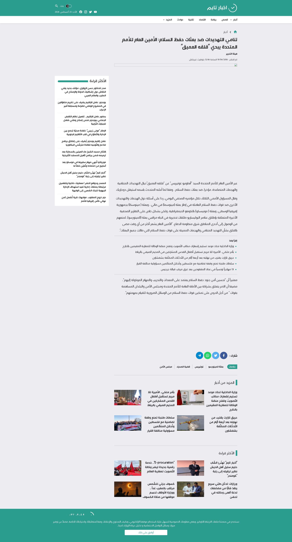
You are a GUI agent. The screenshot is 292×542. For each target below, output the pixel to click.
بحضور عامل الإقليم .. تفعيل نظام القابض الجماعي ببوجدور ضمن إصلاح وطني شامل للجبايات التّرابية (84, 120)
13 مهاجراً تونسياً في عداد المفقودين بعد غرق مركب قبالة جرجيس (197, 269)
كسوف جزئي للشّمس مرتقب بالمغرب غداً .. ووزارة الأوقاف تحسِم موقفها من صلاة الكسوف (158, 490)
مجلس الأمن (166, 366)
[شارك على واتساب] (207, 355)
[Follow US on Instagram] (85, 11)
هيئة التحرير (231, 53)
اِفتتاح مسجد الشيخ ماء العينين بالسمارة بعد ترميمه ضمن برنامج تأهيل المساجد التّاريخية (84, 153)
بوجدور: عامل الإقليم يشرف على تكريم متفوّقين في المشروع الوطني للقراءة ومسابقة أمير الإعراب (82, 106)
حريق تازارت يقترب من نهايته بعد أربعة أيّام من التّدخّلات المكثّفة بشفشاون (193, 257)
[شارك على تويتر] (215, 355)
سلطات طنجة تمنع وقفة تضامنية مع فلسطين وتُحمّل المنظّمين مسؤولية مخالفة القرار (185, 263)
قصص (225, 19)
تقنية (191, 19)
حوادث (180, 19)
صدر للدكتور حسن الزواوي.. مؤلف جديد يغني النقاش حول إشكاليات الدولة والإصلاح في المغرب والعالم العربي (83, 92)
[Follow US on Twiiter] (90, 11)
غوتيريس (199, 366)
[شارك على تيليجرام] (199, 355)
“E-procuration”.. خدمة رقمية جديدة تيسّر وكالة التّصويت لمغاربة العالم (159, 467)
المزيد (169, 19)
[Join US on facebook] (80, 11)
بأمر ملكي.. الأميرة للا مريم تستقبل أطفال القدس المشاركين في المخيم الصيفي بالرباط (184, 251)
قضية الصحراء (183, 366)
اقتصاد (202, 19)
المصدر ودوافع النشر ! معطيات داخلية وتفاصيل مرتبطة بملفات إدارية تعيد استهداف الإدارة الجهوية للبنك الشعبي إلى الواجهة (82, 187)
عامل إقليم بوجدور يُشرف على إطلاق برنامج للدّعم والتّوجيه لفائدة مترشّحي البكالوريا (84, 143)
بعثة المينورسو (215, 366)
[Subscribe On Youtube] (95, 11)
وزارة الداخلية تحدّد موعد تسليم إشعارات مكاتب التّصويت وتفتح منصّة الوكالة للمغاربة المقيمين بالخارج (178, 246)
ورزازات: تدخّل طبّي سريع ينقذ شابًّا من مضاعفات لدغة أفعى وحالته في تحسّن (222, 490)
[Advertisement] (175, 156)
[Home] (235, 31)
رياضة (213, 19)
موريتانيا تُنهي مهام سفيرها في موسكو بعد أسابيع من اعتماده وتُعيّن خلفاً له (84, 164)
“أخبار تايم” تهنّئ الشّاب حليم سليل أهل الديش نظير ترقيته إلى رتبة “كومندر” (223, 469)
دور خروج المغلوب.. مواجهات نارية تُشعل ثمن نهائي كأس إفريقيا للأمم (84, 199)
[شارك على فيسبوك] (223, 355)
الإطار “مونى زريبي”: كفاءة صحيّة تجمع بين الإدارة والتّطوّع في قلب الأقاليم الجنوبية (85, 132)
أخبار (235, 19)
